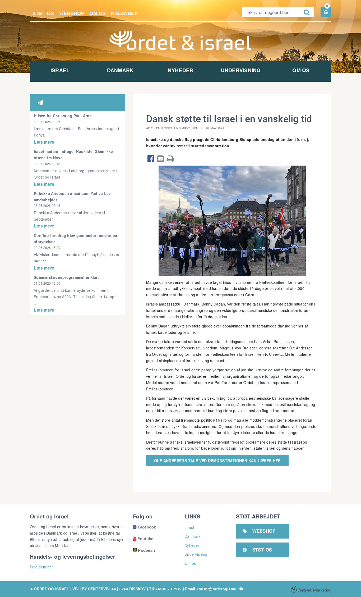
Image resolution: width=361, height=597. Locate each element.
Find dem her (41, 566)
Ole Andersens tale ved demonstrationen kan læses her (217, 460)
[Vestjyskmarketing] (311, 589)
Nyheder (180, 70)
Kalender (124, 13)
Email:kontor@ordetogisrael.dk (214, 588)
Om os (98, 13)
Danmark (120, 70)
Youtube (143, 538)
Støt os (43, 13)
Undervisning (241, 70)
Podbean (146, 550)
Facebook (144, 527)
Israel (60, 70)
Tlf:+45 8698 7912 (165, 588)
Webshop (71, 13)
